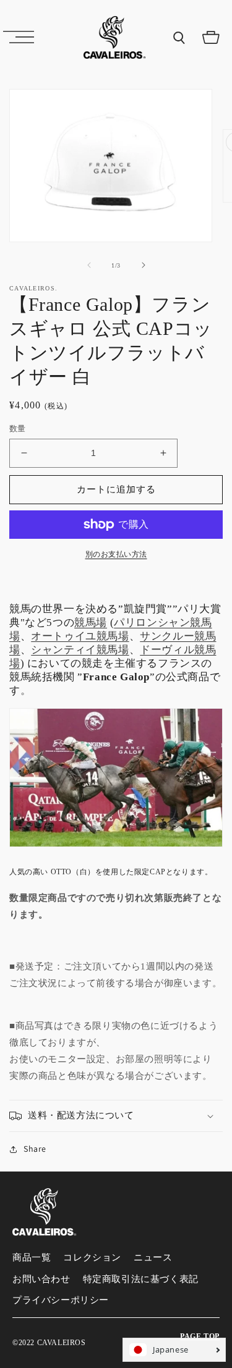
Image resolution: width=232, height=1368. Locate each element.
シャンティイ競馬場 (80, 650)
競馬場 (90, 622)
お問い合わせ (41, 1279)
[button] (18, 37)
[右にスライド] (143, 265)
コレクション (92, 1257)
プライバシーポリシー (60, 1300)
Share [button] (35, 1148)
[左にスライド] (89, 265)
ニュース (153, 1257)
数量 (17, 428)
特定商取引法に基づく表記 (141, 1279)
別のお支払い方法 (116, 554)
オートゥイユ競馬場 (80, 636)
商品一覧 (31, 1257)
